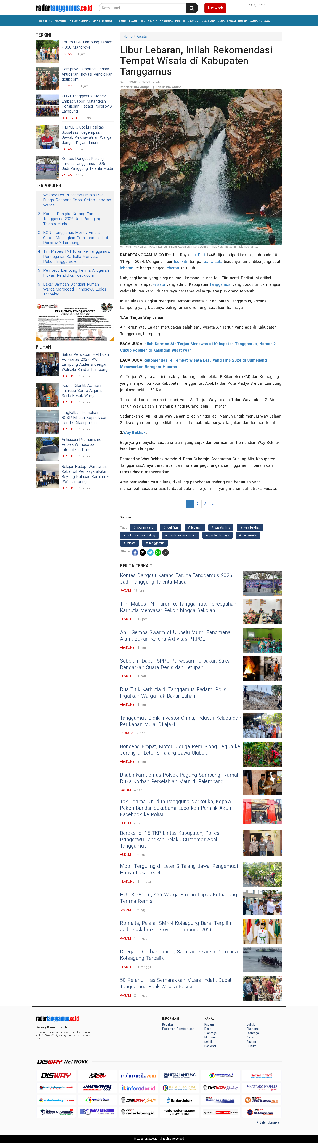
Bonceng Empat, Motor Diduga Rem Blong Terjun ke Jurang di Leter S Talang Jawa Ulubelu (180, 750)
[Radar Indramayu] (221, 1075)
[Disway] (56, 1075)
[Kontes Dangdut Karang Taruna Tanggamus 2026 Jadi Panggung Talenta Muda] (47, 168)
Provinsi (60, 20)
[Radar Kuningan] (56, 1100)
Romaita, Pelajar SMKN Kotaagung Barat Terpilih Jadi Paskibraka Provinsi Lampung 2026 (175, 926)
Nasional (166, 20)
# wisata (130, 543)
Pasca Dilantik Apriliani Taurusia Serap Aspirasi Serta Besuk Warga (82, 391)
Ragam (231, 20)
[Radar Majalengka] (97, 1100)
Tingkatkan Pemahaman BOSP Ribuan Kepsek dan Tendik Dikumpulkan (85, 418)
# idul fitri (171, 527)
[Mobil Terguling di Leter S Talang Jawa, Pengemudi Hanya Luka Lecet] (262, 874)
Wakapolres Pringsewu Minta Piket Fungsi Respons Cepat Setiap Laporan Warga (74, 200)
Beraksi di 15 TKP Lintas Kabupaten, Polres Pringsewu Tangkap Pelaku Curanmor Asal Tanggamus (169, 840)
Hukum (242, 20)
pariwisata (213, 262)
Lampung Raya (260, 20)
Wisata (152, 20)
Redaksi (167, 1024)
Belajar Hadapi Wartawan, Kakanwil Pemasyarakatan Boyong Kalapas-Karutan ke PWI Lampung (86, 474)
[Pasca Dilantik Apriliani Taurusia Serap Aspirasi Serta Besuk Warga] (47, 395)
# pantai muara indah (180, 535)
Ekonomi (193, 20)
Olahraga (209, 20)
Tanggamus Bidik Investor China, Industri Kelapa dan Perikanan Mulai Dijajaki (180, 721)
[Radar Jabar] (179, 1100)
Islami (132, 20)
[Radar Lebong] (138, 1112)
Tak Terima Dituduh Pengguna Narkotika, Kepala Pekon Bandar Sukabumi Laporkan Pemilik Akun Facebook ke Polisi (175, 808)
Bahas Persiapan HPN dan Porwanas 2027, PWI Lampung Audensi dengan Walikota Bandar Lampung (85, 362)
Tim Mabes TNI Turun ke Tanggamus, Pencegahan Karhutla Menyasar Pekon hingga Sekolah (74, 256)
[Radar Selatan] (262, 1112)
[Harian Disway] (97, 1075)
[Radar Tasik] (138, 1075)
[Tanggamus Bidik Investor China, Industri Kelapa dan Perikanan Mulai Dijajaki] (262, 725)
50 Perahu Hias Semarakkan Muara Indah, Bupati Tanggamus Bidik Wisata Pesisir (176, 984)
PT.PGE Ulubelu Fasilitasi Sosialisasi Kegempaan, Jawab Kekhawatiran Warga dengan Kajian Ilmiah (86, 134)
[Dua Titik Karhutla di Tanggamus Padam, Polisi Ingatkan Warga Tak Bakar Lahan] (262, 697)
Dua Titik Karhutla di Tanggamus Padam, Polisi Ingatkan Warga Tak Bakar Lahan (174, 693)
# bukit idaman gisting (139, 535)
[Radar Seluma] (179, 1112)
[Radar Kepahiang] (221, 1100)
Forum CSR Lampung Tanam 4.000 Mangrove (87, 44)
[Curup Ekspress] (262, 1100)
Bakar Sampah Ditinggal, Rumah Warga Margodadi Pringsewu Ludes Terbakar (72, 289)
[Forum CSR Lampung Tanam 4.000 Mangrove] (47, 52)
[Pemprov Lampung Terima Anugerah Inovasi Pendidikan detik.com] (47, 78)
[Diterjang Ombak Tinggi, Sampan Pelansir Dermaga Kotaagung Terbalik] (262, 959)
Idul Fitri (197, 255)
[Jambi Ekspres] (97, 1087)
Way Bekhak (134, 433)
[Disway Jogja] (138, 1100)
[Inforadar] (138, 1087)
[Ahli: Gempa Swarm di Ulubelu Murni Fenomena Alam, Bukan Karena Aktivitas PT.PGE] (262, 640)
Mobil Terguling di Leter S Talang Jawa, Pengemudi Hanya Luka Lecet (179, 869)
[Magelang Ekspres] (262, 1087)
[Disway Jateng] (221, 1087)
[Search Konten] (191, 8)
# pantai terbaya (217, 535)
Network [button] (215, 8)
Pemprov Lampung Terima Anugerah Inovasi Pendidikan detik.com (87, 74)
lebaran (126, 268)
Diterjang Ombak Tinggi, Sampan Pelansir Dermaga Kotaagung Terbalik (179, 955)
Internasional (79, 20)
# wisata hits (221, 527)
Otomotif (108, 20)
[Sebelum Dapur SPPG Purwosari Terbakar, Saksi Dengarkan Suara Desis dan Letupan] (262, 668)
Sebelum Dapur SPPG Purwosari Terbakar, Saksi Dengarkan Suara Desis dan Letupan (175, 664)
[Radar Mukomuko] (56, 1112)
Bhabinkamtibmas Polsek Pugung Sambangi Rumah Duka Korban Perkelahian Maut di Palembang (180, 778)
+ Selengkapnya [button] (268, 1122)
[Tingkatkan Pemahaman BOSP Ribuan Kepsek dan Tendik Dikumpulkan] (47, 422)
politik (180, 20)
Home (128, 36)
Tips (142, 20)
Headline (45, 20)
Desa (221, 20)
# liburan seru (143, 527)
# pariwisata (248, 535)
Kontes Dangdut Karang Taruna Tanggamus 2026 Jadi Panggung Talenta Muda (87, 164)
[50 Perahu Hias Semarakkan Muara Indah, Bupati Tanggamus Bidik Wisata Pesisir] (262, 988)
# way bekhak (250, 527)
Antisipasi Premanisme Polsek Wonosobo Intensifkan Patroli (81, 445)
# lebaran (194, 527)
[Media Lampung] (179, 1075)
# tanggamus (155, 543)
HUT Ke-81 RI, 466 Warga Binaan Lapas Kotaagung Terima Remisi (178, 898)
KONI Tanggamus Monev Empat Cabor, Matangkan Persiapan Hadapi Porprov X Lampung (87, 103)
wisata (159, 284)
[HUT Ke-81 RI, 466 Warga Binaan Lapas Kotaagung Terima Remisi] (262, 902)
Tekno (121, 20)
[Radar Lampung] (179, 1087)
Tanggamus (220, 284)
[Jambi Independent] (56, 1087)
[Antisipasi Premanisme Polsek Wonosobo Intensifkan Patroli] (47, 449)
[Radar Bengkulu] (97, 1112)
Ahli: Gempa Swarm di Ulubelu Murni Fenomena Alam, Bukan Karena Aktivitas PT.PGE (175, 636)
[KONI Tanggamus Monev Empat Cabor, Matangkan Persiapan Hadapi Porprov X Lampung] (47, 105)
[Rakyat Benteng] (221, 1112)
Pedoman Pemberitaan (178, 1029)
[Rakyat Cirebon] (262, 1075)
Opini (96, 20)
